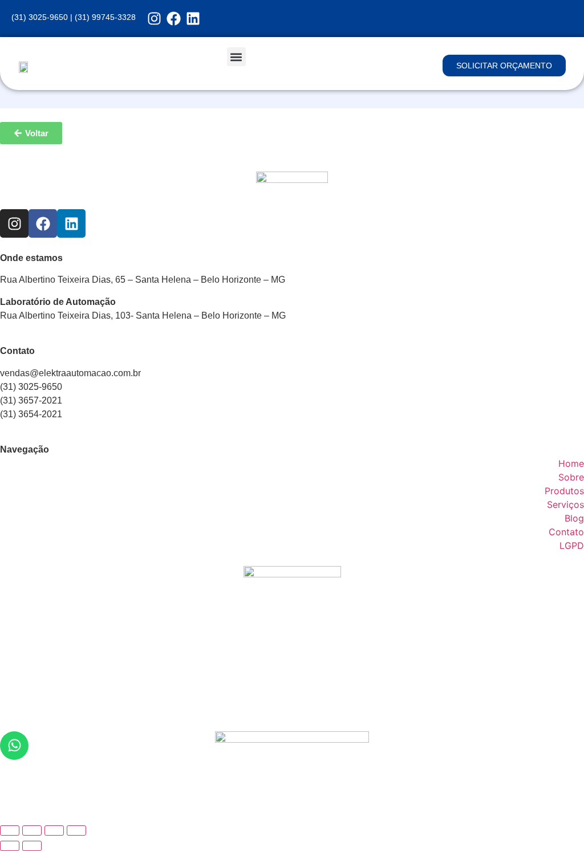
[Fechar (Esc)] (76, 830)
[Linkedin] (193, 18)
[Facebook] (174, 18)
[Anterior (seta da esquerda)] (9, 846)
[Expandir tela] (32, 830)
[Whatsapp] (14, 745)
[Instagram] (154, 18)
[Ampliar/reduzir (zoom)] (9, 830)
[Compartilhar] (54, 830)
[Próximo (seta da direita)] (32, 846)
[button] (236, 56)
